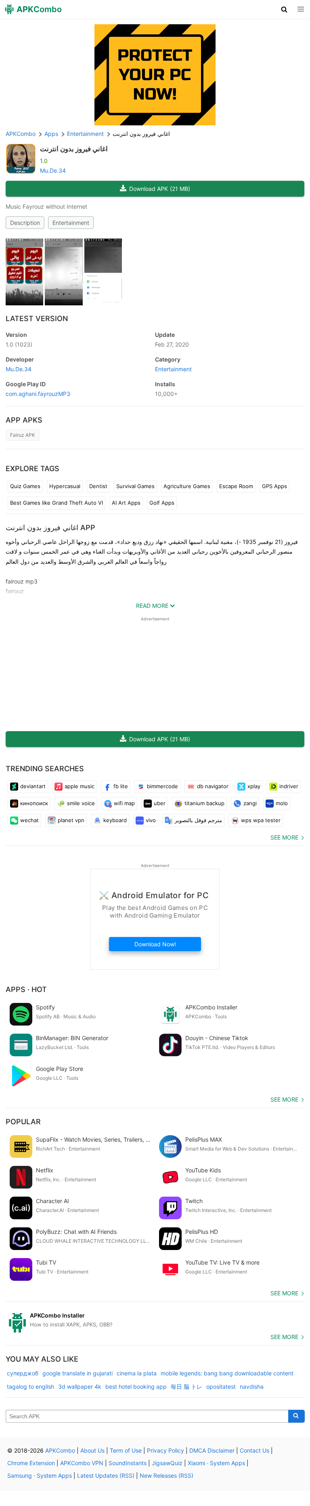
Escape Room (236, 486)
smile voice (81, 803)
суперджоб (22, 1373)
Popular (23, 1121)
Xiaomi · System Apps (216, 1462)
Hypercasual (64, 486)
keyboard (115, 820)
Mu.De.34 (53, 170)
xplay (253, 786)
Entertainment (70, 222)
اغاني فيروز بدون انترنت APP (50, 527)
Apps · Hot (26, 989)
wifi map (124, 803)
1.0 (19, 344)
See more (284, 837)
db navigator (212, 786)
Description (25, 222)
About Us (92, 1450)
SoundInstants (128, 1462)
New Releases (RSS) (166, 1475)
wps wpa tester (261, 820)
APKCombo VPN (81, 1462)
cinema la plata (137, 1373)
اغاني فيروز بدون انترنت (74, 149)
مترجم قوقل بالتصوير (198, 820)
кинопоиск (34, 803)
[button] (284, 9)
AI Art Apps (126, 502)
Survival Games (135, 486)
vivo (151, 820)
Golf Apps (161, 502)
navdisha (252, 1386)
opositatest (221, 1386)
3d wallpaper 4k (79, 1386)
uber (159, 803)
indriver (288, 786)
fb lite (120, 786)
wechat (29, 820)
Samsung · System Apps (39, 1475)
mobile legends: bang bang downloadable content (227, 1373)
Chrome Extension (31, 1462)
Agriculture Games (186, 486)
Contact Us (254, 1450)
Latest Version (37, 318)
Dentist (98, 486)
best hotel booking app (136, 1386)
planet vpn (71, 820)
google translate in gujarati (77, 1373)
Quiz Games (25, 486)
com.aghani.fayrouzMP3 (38, 393)
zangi (250, 803)
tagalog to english (30, 1386)
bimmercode (162, 786)
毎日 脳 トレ (186, 1386)
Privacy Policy (165, 1450)
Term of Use (126, 1450)
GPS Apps (274, 486)
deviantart (33, 786)
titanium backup (204, 803)
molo (282, 803)
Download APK (159, 188)
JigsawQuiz (167, 1462)
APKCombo (21, 133)
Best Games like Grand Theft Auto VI (56, 502)
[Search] (296, 1416)
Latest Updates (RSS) (105, 1475)
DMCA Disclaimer (212, 1450)
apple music (79, 786)
